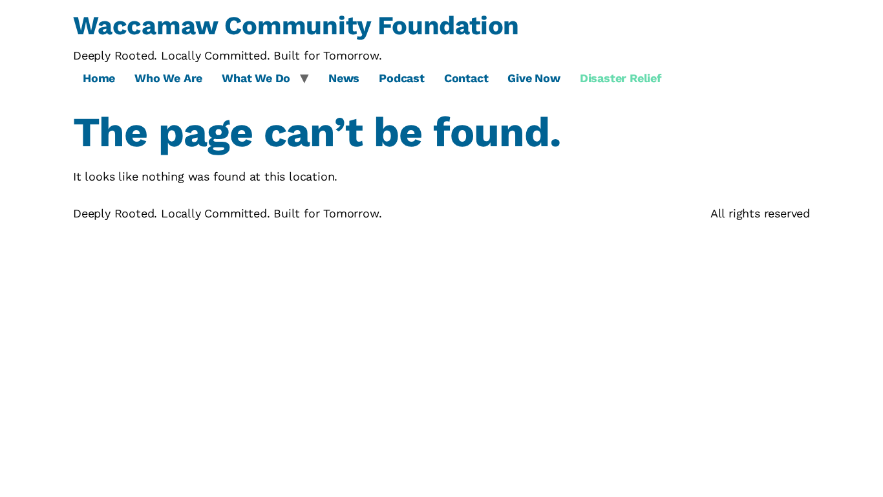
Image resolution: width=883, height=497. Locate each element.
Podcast (402, 78)
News (343, 78)
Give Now (533, 78)
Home (99, 78)
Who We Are (168, 78)
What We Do (256, 78)
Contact (466, 78)
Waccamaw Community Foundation (296, 25)
